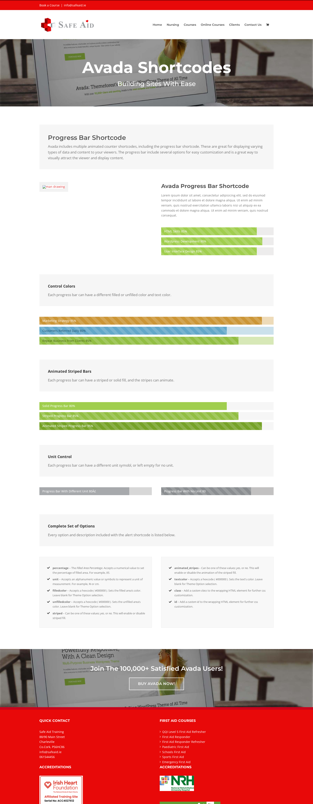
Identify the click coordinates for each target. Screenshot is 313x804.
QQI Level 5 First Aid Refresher (184, 732)
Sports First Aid (173, 757)
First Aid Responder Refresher (183, 742)
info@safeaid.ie (75, 5)
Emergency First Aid (176, 762)
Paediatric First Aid (175, 747)
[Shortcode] (156, 53)
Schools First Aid (174, 752)
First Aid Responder (176, 737)
